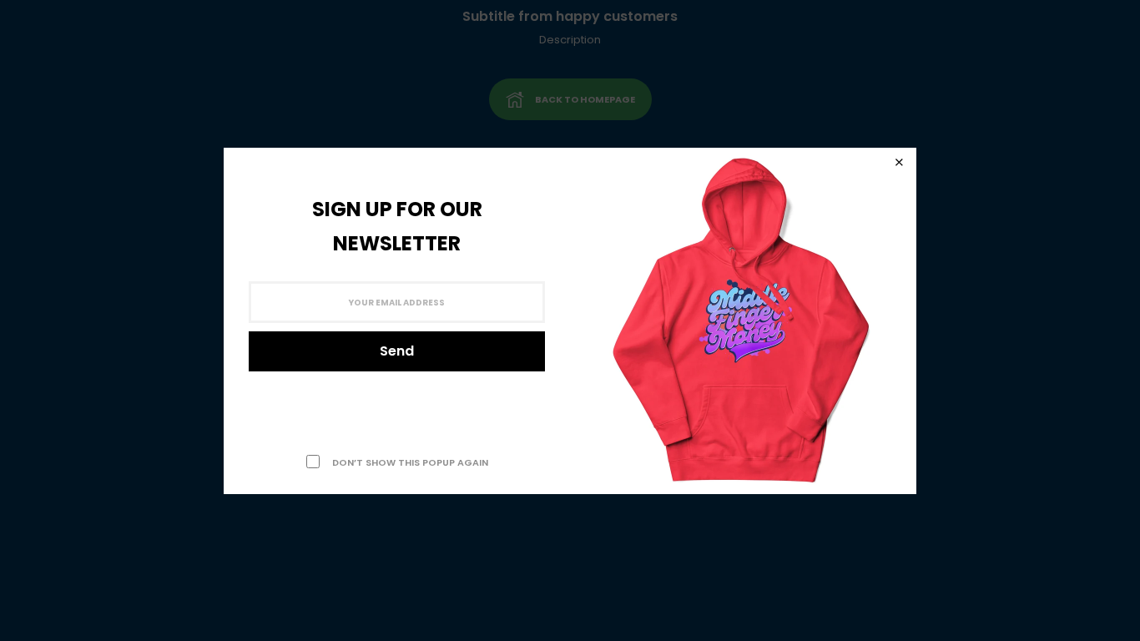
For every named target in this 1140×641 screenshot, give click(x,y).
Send (397, 351)
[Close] (899, 162)
